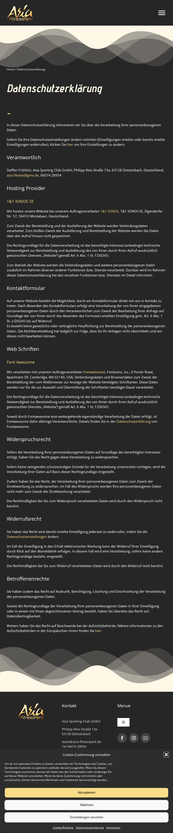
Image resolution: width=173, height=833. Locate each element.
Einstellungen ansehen (86, 817)
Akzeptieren (86, 792)
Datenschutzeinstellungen (27, 536)
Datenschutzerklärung (90, 827)
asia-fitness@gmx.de (23, 175)
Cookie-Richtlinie (63, 827)
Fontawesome (94, 372)
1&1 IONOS (109, 211)
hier (70, 144)
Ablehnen (86, 805)
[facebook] (122, 738)
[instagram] (134, 738)
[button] (166, 754)
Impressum (113, 827)
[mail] (145, 738)
